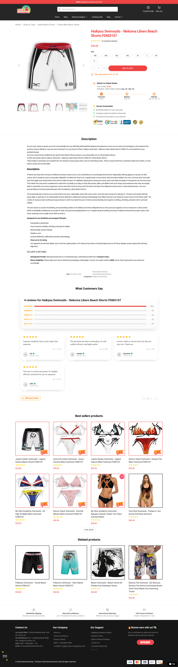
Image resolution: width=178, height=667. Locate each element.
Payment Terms (97, 636)
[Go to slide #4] (59, 107)
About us (57, 633)
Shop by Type (29, 25)
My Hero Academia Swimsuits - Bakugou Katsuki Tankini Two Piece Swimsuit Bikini (106, 514)
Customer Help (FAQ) (99, 646)
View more (89, 530)
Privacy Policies (59, 639)
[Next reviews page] (155, 398)
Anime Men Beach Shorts (68, 25)
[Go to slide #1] (21, 107)
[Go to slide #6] (84, 107)
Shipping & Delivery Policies (101, 633)
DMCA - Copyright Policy (63, 643)
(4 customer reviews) (109, 41)
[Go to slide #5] (71, 107)
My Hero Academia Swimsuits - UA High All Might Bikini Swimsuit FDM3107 (30, 514)
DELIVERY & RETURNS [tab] (36, 252)
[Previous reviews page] (144, 398)
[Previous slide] (19, 65)
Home (17, 25)
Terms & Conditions (61, 636)
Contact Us (95, 643)
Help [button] (173, 664)
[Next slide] (83, 65)
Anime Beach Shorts (46, 25)
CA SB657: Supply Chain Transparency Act (69, 646)
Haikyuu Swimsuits (99, 277)
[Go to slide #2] (34, 107)
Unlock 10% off (5, 656)
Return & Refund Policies (100, 639)
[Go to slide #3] (46, 107)
